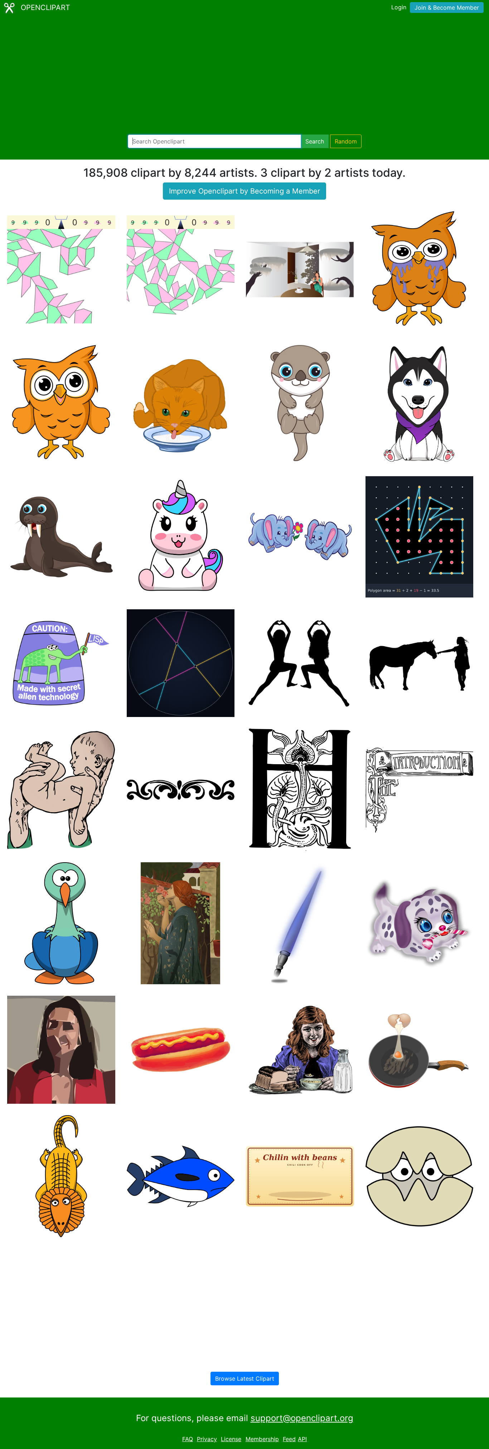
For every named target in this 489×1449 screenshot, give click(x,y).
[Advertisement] (244, 75)
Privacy (207, 1439)
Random (346, 141)
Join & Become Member (447, 7)
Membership (262, 1439)
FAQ (187, 1439)
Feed (289, 1439)
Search (314, 141)
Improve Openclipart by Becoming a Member (244, 191)
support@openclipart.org (302, 1418)
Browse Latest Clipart (244, 1378)
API (302, 1439)
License (231, 1439)
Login (398, 7)
